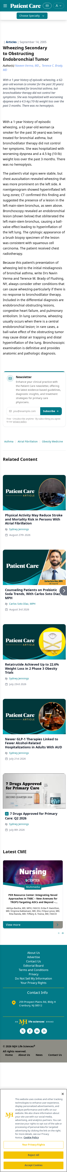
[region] (33, 1130)
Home (9, 1055)
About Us (33, 953)
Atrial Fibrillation (28, 441)
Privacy (33, 974)
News (39, 1055)
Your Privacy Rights (33, 983)
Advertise (33, 957)
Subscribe (49, 411)
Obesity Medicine (52, 441)
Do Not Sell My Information (33, 978)
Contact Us (33, 961)
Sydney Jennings (19, 529)
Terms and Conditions (33, 970)
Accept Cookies (34, 1165)
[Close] (63, 1094)
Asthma (8, 441)
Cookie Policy (31, 1137)
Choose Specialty (29, 15)
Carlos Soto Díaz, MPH (22, 603)
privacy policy (19, 421)
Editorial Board (33, 966)
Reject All (33, 1155)
